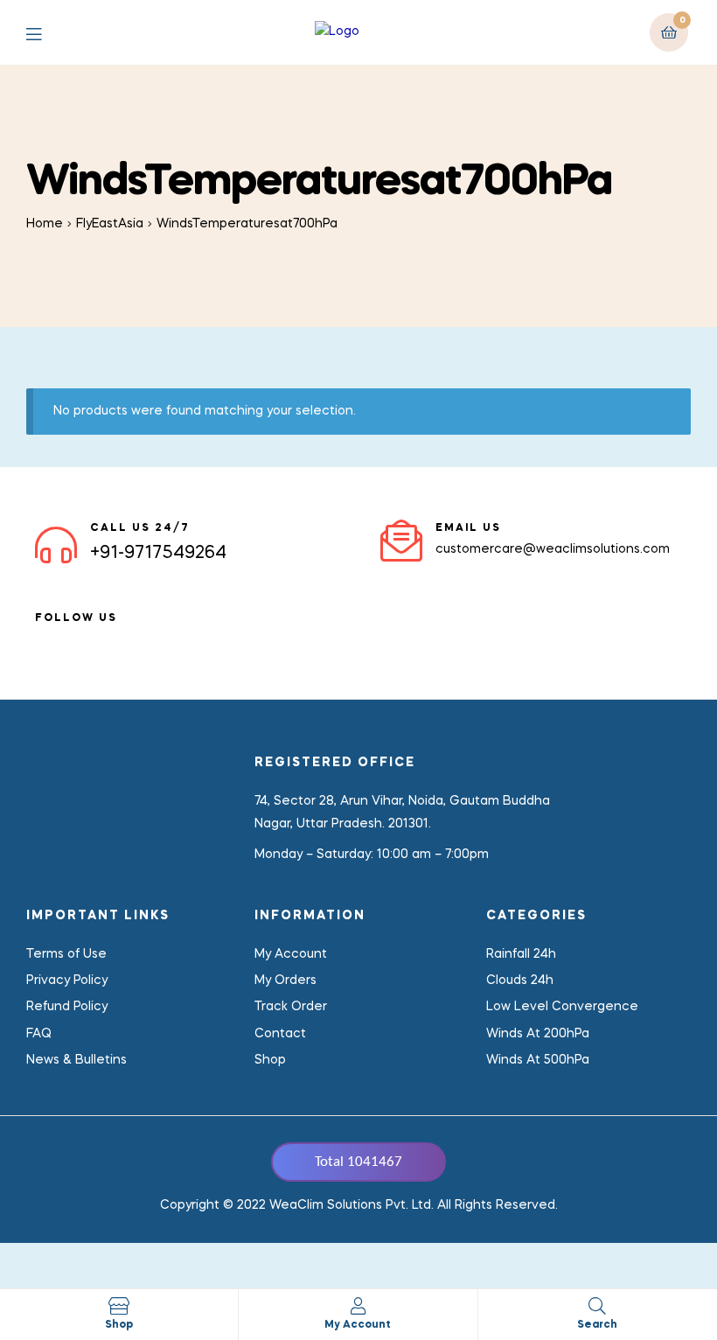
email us (468, 528)
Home (44, 224)
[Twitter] (105, 639)
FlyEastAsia (109, 224)
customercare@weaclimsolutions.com (552, 549)
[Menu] (46, 33)
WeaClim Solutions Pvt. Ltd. (351, 1205)
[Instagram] (136, 639)
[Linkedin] (73, 639)
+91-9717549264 (158, 553)
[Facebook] (42, 639)
